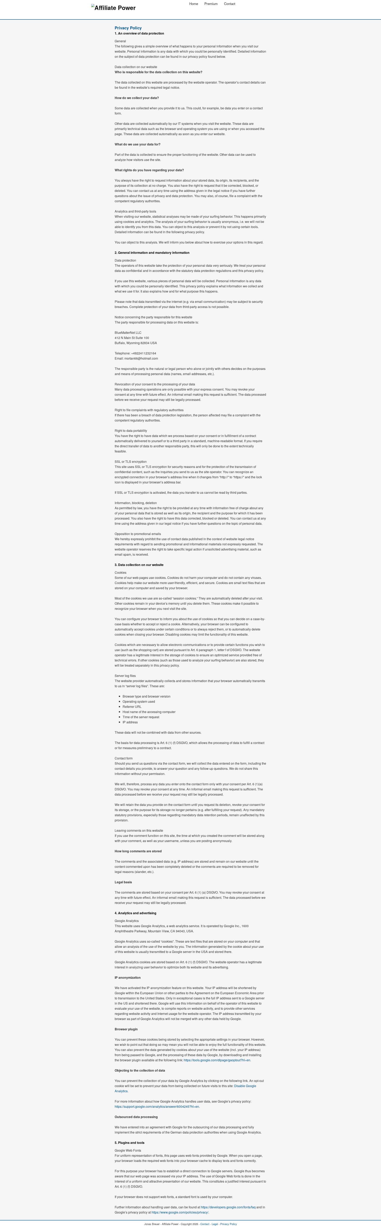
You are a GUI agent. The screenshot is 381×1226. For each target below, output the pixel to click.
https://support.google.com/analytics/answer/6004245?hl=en (157, 1106)
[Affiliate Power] (113, 7)
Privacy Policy (228, 1224)
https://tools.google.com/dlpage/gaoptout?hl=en (217, 1060)
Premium (211, 3)
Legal (215, 1224)
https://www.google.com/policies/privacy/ (180, 1212)
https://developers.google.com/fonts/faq (228, 1207)
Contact (229, 3)
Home (193, 3)
